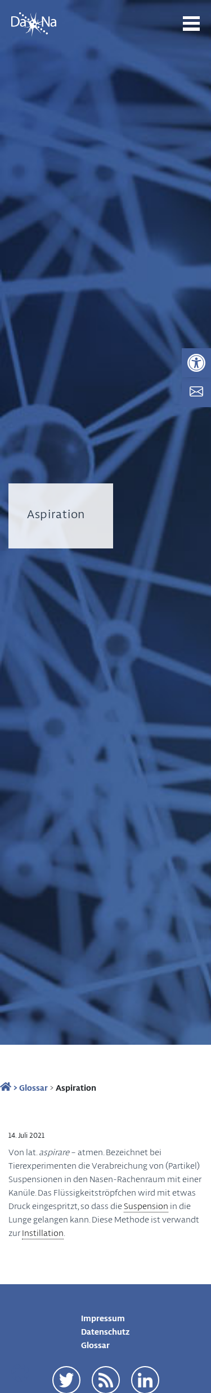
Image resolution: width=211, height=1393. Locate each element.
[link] (196, 362)
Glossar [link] (33, 1087)
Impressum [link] (103, 1318)
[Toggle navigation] (191, 23)
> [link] (14, 1087)
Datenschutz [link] (105, 1331)
